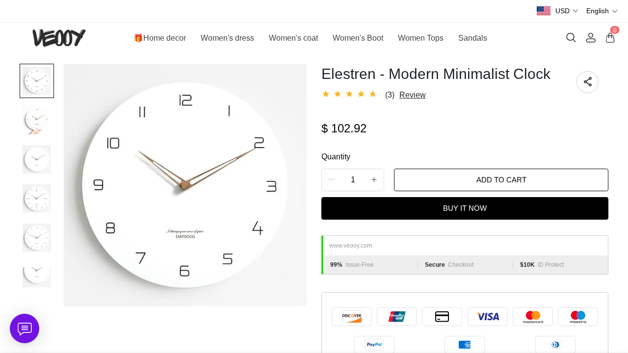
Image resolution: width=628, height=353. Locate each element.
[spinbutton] (352, 180)
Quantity (335, 156)
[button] (567, 11)
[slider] (350, 94)
